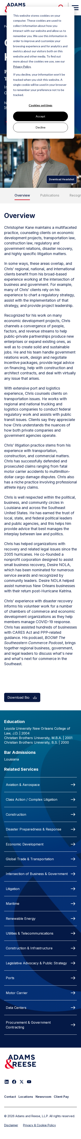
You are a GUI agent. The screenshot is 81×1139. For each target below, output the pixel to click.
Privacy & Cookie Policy (39, 1125)
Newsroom (43, 1096)
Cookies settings (40, 105)
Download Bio (18, 697)
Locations (25, 1096)
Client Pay (61, 1096)
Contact (10, 1096)
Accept (40, 116)
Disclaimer (11, 1125)
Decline (40, 127)
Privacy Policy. (22, 66)
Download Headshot (61, 179)
